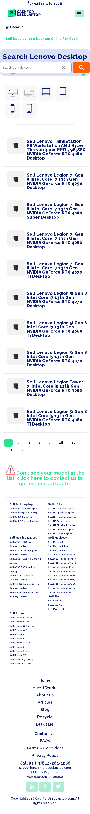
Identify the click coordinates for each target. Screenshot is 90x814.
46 (61, 443)
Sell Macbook (55, 542)
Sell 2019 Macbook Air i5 (61, 592)
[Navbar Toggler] (79, 13)
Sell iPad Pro (55, 601)
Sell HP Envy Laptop (59, 521)
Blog (45, 709)
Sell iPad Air (55, 605)
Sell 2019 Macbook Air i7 (61, 588)
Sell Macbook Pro (58, 546)
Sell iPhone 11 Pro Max (21, 626)
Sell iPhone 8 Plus (19, 642)
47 (74, 443)
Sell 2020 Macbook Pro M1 (62, 554)
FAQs (45, 741)
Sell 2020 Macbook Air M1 (62, 575)
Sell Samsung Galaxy (21, 659)
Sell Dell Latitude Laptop (23, 508)
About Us (45, 695)
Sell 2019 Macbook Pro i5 (61, 571)
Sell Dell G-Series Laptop (23, 521)
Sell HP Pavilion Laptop (61, 508)
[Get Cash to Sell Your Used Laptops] (24, 10)
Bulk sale (45, 724)
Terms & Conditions (45, 748)
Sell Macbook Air (57, 550)
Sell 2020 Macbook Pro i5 (62, 563)
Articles (45, 702)
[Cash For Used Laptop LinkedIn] (32, 787)
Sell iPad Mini (56, 609)
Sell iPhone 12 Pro (19, 622)
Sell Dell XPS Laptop (20, 517)
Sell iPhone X (16, 634)
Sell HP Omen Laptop (60, 533)
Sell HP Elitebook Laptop (62, 525)
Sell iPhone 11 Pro (19, 630)
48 (10, 450)
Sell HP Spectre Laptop (61, 513)
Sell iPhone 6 (16, 647)
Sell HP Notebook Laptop (62, 517)
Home (14, 27)
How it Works (45, 687)
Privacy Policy (45, 755)
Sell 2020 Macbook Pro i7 (62, 559)
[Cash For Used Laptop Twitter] (58, 787)
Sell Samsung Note (20, 663)
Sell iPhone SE (17, 655)
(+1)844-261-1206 (46, 4)
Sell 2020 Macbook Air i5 (61, 584)
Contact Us (45, 733)
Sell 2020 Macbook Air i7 (61, 580)
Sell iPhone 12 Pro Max (22, 617)
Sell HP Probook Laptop (61, 529)
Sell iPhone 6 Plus (19, 651)
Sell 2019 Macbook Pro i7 (61, 567)
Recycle (45, 717)
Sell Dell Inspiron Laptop (23, 513)
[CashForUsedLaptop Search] (81, 67)
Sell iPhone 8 (16, 638)
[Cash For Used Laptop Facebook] (45, 787)
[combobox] (36, 67)
